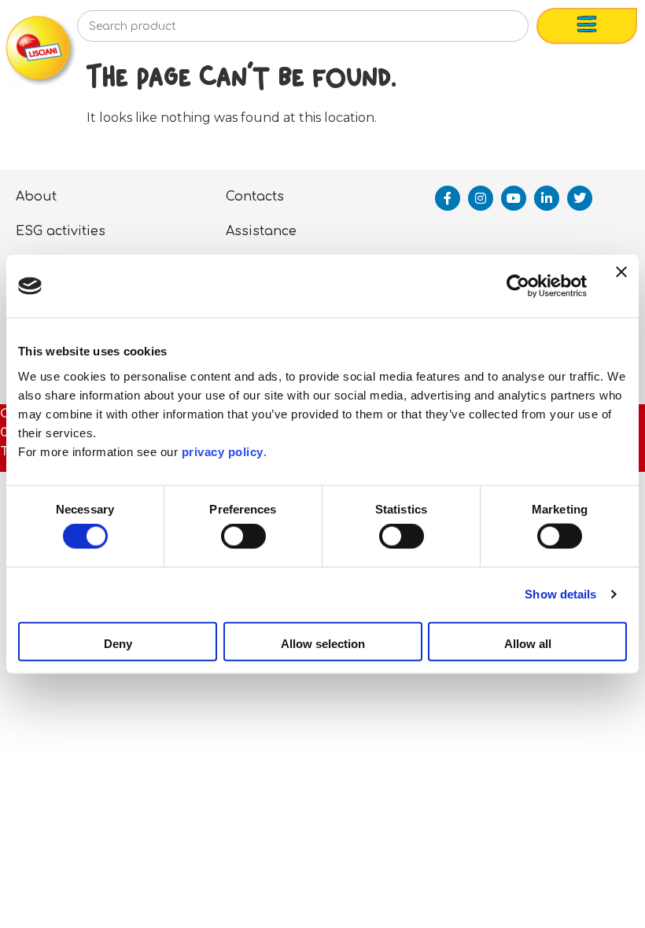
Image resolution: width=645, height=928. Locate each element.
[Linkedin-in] (546, 198)
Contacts (255, 197)
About (36, 197)
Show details (560, 594)
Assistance (261, 231)
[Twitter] (579, 198)
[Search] (491, 30)
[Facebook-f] (447, 198)
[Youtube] (513, 198)
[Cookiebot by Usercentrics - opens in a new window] (518, 286)
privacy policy (223, 451)
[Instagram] (480, 198)
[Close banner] (621, 286)
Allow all (527, 643)
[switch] (243, 536)
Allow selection (323, 643)
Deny (118, 643)
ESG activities (60, 231)
